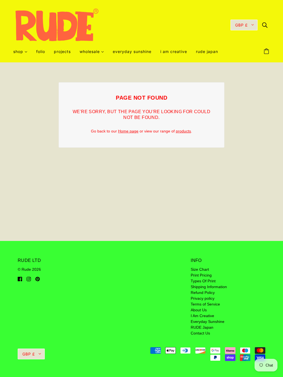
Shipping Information (209, 287)
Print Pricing (201, 275)
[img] (265, 25)
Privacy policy (202, 298)
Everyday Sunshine (207, 321)
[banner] (56, 24)
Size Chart (200, 269)
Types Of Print (203, 281)
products (183, 131)
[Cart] (267, 51)
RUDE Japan (202, 327)
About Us (199, 310)
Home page (128, 131)
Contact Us (200, 333)
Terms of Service (205, 304)
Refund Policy (203, 292)
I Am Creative (202, 316)
